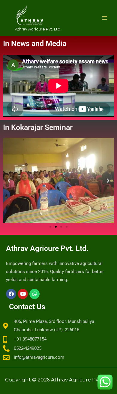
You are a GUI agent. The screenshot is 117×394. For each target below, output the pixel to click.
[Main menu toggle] (104, 18)
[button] (50, 227)
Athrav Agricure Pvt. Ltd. (38, 29)
